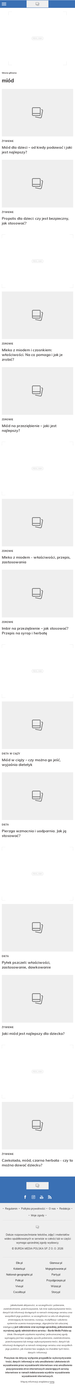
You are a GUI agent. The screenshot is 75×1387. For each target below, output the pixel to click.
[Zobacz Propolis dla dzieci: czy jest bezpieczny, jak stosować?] (37, 183)
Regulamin (11, 1208)
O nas (52, 1208)
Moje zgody (37, 1215)
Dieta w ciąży (11, 753)
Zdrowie (7, 343)
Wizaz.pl (56, 1286)
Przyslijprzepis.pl (55, 1280)
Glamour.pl (56, 1263)
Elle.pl (19, 1263)
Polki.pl (19, 1280)
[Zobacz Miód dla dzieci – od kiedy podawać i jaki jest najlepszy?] (37, 112)
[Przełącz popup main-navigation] (4, 4)
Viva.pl (19, 1286)
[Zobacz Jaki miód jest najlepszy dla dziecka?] (37, 998)
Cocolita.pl (19, 1292)
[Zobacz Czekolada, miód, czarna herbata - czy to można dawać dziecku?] (37, 1125)
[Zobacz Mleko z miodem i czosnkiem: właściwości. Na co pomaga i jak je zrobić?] (37, 315)
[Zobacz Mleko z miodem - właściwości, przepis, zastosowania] (37, 522)
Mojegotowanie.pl (56, 1268)
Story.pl (56, 1292)
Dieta (5, 824)
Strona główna (9, 72)
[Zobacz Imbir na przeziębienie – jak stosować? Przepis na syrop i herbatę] (37, 593)
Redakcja (64, 1208)
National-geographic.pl (19, 1274)
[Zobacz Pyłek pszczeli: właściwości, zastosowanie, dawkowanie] (37, 928)
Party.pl (56, 1274)
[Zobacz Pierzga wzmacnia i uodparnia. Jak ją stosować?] (37, 796)
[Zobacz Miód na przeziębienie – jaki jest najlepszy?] (37, 391)
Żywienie (8, 141)
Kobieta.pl (19, 1268)
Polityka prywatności (33, 1208)
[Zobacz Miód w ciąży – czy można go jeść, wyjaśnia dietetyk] (37, 725)
